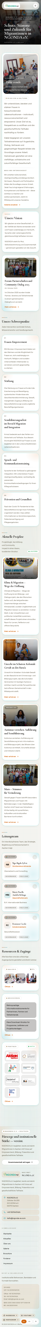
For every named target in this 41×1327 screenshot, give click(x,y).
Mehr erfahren (10, 307)
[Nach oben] (35, 1321)
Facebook (10, 1315)
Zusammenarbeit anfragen (19, 1162)
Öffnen (7, 987)
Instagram (11, 1320)
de (24, 1321)
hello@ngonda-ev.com (16, 1218)
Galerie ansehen (11, 205)
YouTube (28, 1315)
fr (29, 1321)
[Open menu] (35, 5)
